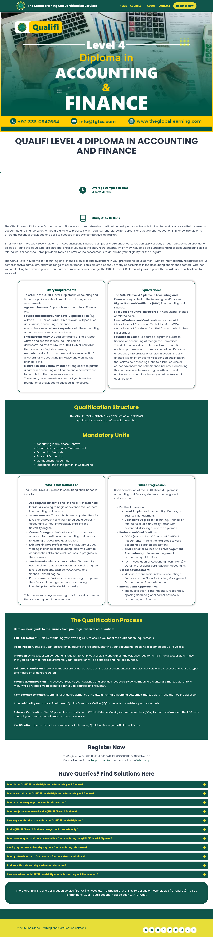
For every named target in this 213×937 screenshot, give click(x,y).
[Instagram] (151, 930)
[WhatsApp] (163, 930)
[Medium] (188, 930)
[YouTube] (158, 930)
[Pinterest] (181, 930)
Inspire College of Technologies (148, 890)
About (151, 5)
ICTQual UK (178, 890)
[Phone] (193, 930)
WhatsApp (143, 760)
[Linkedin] (169, 930)
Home (123, 5)
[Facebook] (146, 930)
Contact (164, 5)
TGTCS (80, 890)
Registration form (102, 760)
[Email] (176, 930)
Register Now (185, 5)
